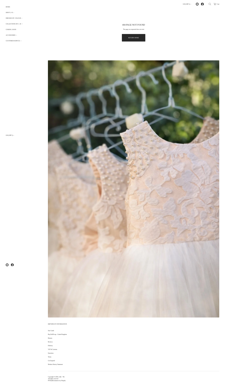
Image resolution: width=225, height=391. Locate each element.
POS (49, 380)
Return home (133, 38)
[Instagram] (7, 264)
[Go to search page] (209, 4)
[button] (21, 12)
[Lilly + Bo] (56, 4)
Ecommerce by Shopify (59, 380)
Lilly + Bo (62, 377)
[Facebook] (12, 264)
